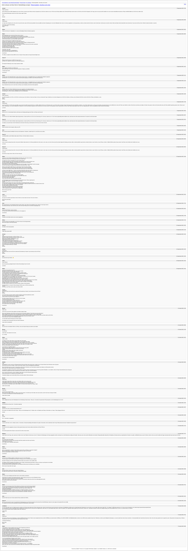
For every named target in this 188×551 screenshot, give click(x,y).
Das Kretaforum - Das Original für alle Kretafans (10, 2)
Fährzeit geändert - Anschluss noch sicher (40, 5)
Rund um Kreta (22, 2)
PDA (185, 4)
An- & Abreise (28, 2)
